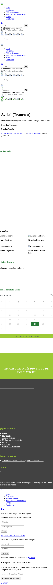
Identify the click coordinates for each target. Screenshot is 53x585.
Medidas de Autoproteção (16, 14)
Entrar (32, 558)
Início (8, 8)
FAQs (8, 17)
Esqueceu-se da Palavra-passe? (13, 535)
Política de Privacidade (11, 447)
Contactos (10, 19)
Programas (10, 10)
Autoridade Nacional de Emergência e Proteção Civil (23, 461)
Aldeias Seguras (12, 12)
